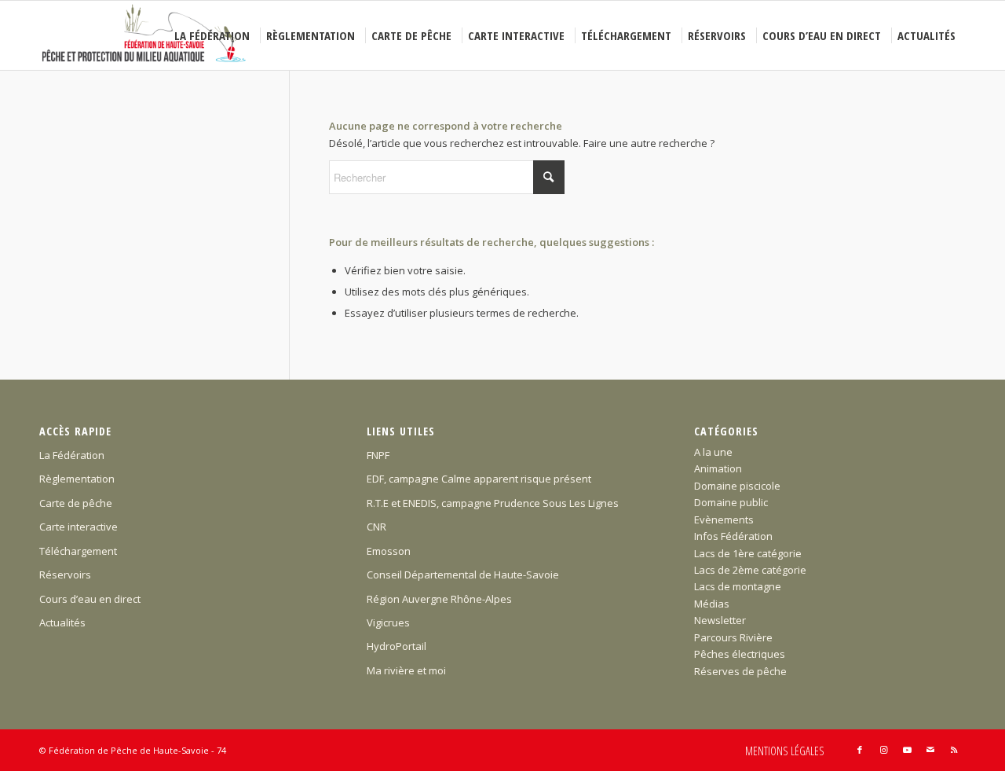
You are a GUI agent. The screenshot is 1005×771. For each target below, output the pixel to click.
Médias (711, 604)
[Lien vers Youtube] (907, 750)
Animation (718, 468)
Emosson (389, 551)
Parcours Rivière (733, 637)
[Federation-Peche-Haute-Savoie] (144, 35)
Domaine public (731, 502)
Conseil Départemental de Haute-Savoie (463, 574)
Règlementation (77, 479)
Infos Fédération (733, 536)
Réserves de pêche (740, 671)
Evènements (724, 519)
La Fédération (71, 455)
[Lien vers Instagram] (883, 750)
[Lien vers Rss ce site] (954, 750)
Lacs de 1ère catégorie (748, 553)
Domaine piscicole (737, 486)
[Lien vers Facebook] (860, 750)
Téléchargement (78, 551)
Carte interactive (78, 527)
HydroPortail (396, 646)
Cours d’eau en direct (90, 599)
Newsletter (720, 620)
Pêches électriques (739, 654)
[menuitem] (214, 35)
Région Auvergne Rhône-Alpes (439, 599)
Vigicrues (388, 622)
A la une (713, 452)
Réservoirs (65, 574)
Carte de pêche (75, 503)
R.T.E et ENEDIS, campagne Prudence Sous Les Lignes (493, 503)
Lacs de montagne (737, 586)
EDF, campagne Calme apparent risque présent (479, 479)
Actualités (62, 622)
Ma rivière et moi (406, 670)
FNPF (378, 455)
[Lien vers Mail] (930, 750)
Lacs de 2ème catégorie (750, 570)
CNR (376, 527)
